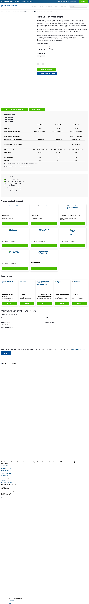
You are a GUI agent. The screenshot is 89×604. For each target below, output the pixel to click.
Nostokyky (41, 54)
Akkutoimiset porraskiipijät (19, 11)
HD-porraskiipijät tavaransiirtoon (36, 11)
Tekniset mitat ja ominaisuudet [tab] (14, 109)
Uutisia (56, 6)
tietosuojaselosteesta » (79, 349)
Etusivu (34, 6)
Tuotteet (40, 6)
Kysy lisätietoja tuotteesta (47, 73)
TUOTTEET (4, 465)
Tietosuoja (11, 600)
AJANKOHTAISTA (6, 468)
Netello (11, 603)
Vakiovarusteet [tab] (37, 109)
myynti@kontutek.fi (72, 1)
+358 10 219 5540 (6, 481)
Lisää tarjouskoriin (46, 69)
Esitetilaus (49, 6)
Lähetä (6, 353)
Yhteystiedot (63, 6)
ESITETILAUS (5, 470)
